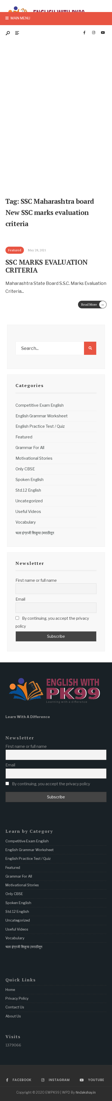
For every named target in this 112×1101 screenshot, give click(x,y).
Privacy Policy (17, 998)
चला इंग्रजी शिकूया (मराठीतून (34, 532)
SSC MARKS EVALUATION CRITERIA (46, 266)
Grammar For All (29, 447)
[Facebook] (84, 33)
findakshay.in (86, 1092)
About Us (13, 1016)
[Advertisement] (56, 111)
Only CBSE (25, 469)
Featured (23, 437)
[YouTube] (103, 33)
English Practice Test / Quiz (40, 426)
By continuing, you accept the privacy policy (52, 622)
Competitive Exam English (39, 405)
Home (10, 989)
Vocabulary (25, 522)
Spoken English (29, 479)
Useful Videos (28, 511)
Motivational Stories (33, 458)
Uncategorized (29, 500)
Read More (92, 304)
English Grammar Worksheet (41, 416)
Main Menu (20, 18)
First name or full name (36, 580)
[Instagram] (93, 33)
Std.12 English (28, 490)
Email (20, 599)
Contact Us (14, 1007)
